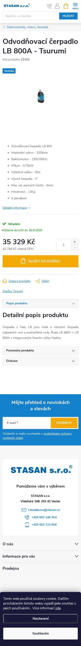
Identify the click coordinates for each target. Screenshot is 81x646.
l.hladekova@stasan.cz (44, 510)
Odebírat (64, 423)
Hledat (68, 16)
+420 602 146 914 (44, 517)
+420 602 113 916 (44, 525)
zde (58, 608)
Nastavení (41, 618)
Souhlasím (40, 633)
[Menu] (75, 5)
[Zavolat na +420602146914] (49, 6)
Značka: (13, 291)
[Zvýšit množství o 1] (74, 242)
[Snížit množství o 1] (74, 248)
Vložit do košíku (44, 261)
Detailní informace (15, 208)
